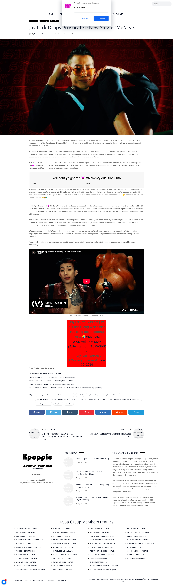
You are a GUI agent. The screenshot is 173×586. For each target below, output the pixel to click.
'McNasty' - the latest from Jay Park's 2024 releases (55, 395)
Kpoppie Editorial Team (42, 34)
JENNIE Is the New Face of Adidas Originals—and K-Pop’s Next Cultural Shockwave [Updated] (65, 388)
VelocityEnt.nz (37, 469)
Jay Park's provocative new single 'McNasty (125, 399)
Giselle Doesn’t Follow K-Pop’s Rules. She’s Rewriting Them (52, 377)
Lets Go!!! (101, 18)
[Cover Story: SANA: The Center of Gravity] (68, 462)
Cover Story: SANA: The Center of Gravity (45, 374)
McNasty (44, 21)
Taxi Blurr (54, 21)
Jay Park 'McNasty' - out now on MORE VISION (52, 399)
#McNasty (93, 337)
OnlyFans (58, 404)
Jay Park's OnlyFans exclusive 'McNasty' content (89, 399)
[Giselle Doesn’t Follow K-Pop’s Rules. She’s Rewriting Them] (68, 475)
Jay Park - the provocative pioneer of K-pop (103, 395)
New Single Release (43, 404)
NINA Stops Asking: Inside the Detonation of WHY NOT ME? (51, 384)
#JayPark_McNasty (87, 342)
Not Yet (85, 18)
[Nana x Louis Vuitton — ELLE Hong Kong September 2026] (68, 488)
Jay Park (34, 21)
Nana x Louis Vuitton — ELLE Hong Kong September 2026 (51, 381)
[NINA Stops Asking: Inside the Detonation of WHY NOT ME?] (68, 501)
